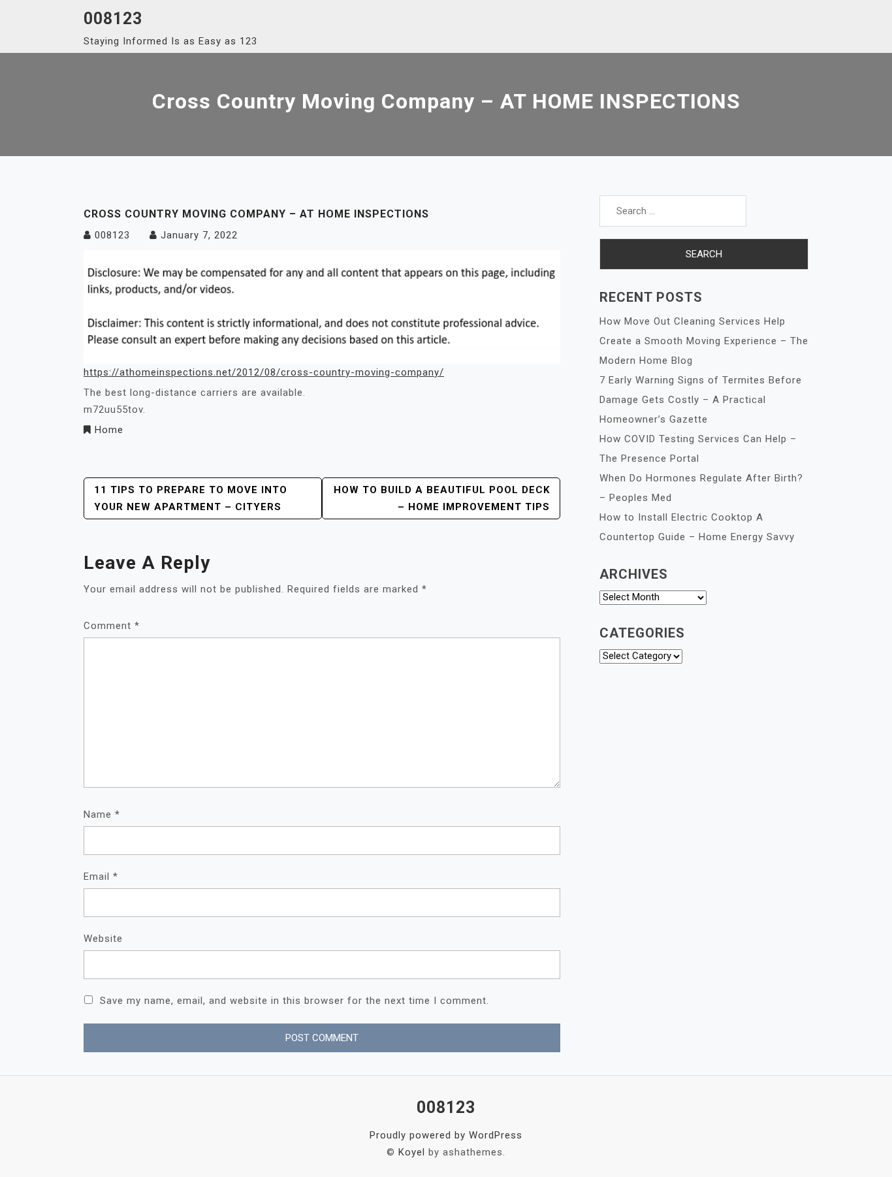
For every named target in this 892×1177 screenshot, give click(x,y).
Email (101, 876)
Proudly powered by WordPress (446, 1135)
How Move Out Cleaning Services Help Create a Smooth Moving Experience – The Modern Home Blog (703, 340)
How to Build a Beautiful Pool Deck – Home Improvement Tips (442, 498)
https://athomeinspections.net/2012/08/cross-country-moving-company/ (264, 372)
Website (103, 938)
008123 (113, 18)
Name (102, 814)
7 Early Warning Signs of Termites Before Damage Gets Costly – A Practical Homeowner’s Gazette (700, 399)
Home (109, 430)
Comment (112, 626)
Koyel (411, 1152)
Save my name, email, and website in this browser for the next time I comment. (294, 1001)
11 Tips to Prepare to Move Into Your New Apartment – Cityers (190, 498)
